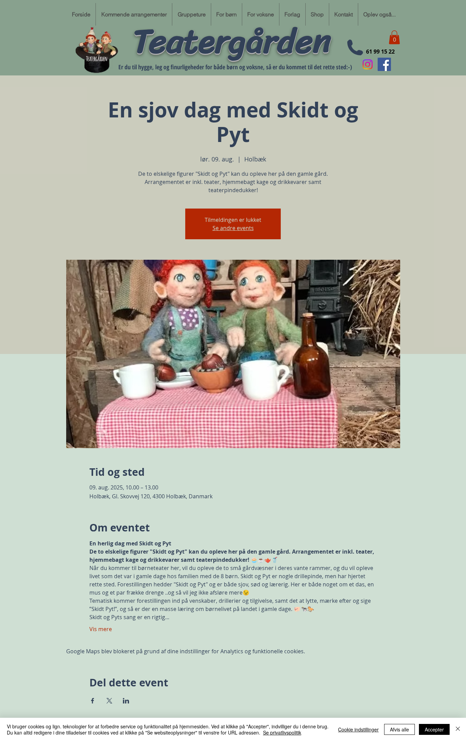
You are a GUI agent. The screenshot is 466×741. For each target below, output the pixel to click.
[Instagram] (367, 64)
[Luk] (458, 729)
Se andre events (233, 228)
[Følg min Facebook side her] (384, 64)
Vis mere (100, 629)
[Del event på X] (109, 700)
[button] (394, 37)
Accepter (434, 729)
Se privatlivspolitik (282, 732)
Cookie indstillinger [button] (358, 729)
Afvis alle (399, 729)
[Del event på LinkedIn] (126, 700)
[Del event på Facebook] (92, 700)
